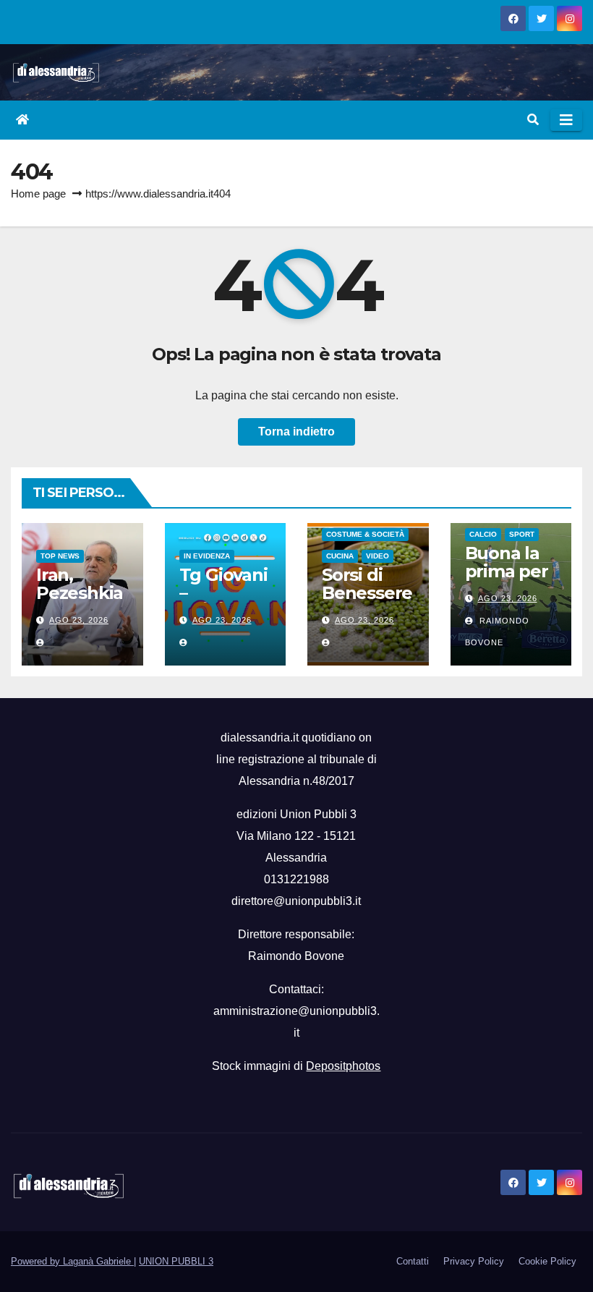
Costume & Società (365, 534)
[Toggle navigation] (566, 120)
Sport (521, 534)
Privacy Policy (473, 1261)
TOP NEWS (60, 556)
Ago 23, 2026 (78, 620)
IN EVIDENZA (207, 556)
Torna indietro (296, 431)
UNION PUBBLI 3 (176, 1261)
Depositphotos (343, 1066)
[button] (533, 120)
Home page (38, 193)
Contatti (412, 1261)
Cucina (340, 556)
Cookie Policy (547, 1261)
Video (377, 556)
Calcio (483, 534)
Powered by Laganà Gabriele (72, 1261)
